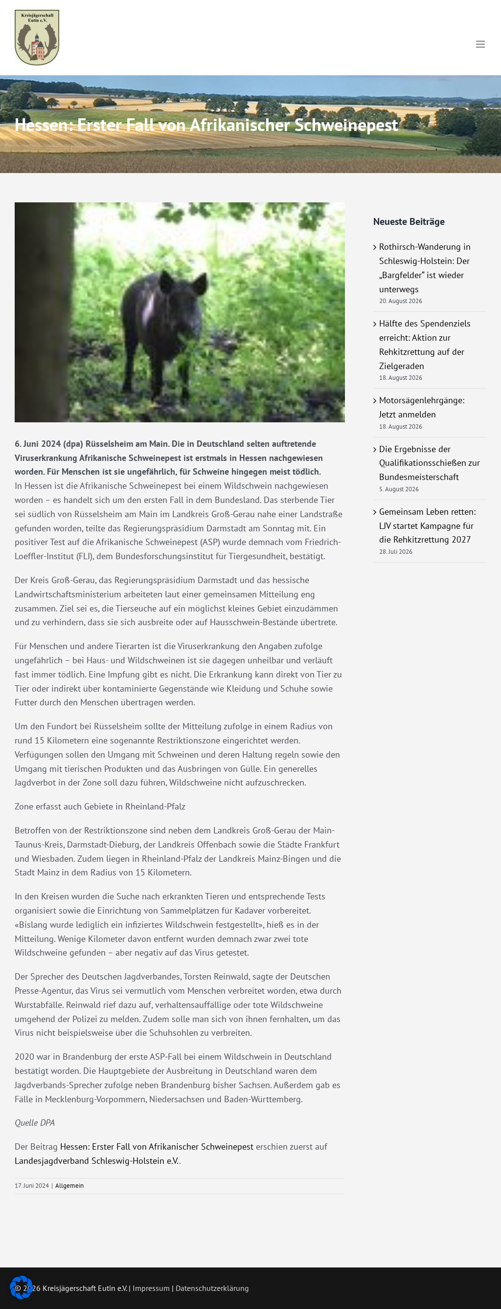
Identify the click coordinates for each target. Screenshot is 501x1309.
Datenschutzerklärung (212, 1288)
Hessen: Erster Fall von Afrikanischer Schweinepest (156, 1146)
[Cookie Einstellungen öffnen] (21, 1296)
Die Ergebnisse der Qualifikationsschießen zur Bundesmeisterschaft (429, 463)
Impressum (151, 1288)
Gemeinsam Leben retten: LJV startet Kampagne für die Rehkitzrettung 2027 (427, 525)
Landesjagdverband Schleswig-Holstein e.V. (97, 1160)
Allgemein (69, 1185)
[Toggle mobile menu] (481, 44)
